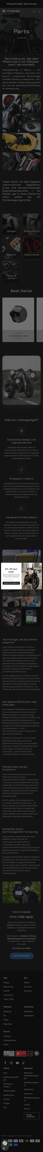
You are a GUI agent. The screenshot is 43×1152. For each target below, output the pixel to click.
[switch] (5, 1148)
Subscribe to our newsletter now (11, 583)
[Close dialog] (40, 564)
